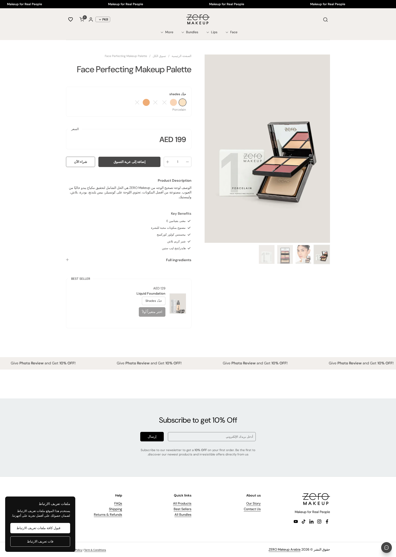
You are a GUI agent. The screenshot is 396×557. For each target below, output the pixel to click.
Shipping (115, 509)
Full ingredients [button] (178, 260)
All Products (182, 503)
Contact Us (252, 509)
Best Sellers (182, 509)
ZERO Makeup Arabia (285, 549)
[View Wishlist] (70, 19)
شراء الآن (80, 162)
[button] (325, 19)
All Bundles (182, 514)
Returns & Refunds (108, 514)
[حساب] (90, 19)
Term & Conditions (95, 550)
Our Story (253, 503)
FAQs (118, 503)
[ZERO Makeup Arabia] (198, 19)
